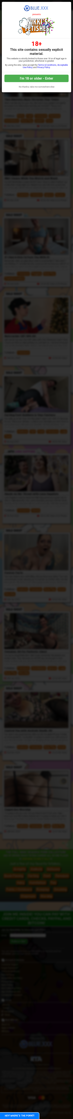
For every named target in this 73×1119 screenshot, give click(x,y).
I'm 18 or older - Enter (36, 78)
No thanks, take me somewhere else (36, 87)
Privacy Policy (43, 67)
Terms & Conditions (47, 65)
